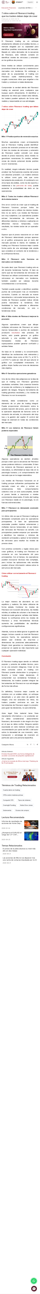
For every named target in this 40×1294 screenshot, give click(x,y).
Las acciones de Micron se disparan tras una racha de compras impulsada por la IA (20, 859)
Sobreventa (7, 810)
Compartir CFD (8, 800)
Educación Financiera (9, 8)
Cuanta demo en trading (11, 790)
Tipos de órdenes (24, 800)
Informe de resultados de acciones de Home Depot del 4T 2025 (12, 822)
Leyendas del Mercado (26, 8)
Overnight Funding (9, 805)
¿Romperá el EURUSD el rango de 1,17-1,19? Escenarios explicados (12, 834)
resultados (15, 333)
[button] (34, 1288)
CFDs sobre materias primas (13, 795)
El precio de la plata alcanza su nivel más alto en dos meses (19, 850)
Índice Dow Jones (26, 805)
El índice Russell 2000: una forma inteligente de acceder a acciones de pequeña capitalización (18, 755)
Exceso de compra (22, 810)
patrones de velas (24, 186)
